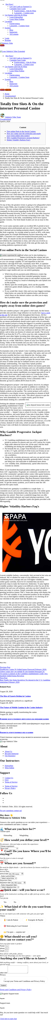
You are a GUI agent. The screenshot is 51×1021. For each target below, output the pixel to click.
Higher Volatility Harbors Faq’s (18, 140)
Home (7, 94)
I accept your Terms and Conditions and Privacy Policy (24, 981)
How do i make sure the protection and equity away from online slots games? (24, 135)
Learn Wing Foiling (16, 19)
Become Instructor (12, 754)
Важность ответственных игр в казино (16, 732)
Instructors (13, 32)
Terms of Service (11, 782)
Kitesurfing (9, 766)
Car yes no (4, 898)
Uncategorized (10, 96)
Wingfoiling (23, 835)
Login (7, 38)
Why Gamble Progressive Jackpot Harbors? (23, 138)
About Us (8, 751)
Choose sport (5, 831)
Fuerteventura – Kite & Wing (25, 11)
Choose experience (7, 846)
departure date (5, 883)
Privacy (3, 975)
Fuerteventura (14, 24)
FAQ (7, 780)
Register (8, 40)
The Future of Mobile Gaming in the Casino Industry (21, 707)
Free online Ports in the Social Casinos (21, 131)
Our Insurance (10, 756)
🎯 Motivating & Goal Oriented (16, 926)
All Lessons (13, 34)
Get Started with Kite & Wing (16, 15)
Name (2, 946)
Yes (5, 902)
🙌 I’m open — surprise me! (14, 932)
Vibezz (2, 916)
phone (2, 948)
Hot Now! (9, 4)
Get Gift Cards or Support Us (20, 7)
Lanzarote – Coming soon (24, 13)
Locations (8, 21)
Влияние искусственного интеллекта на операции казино (24, 719)
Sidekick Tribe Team (13, 117)
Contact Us (9, 778)
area (2, 860)
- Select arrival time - (8, 876)
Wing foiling (9, 768)
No (15, 902)
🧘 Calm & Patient (11, 920)
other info (4, 973)
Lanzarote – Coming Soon (19, 26)
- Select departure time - (9, 885)
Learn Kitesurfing (16, 17)
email (2, 951)
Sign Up (8, 90)
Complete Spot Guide (17, 9)
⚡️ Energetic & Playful (34, 920)
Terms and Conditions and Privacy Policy (15, 990)
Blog (11, 30)
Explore (8, 28)
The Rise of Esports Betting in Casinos (15, 696)
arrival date (4, 874)
